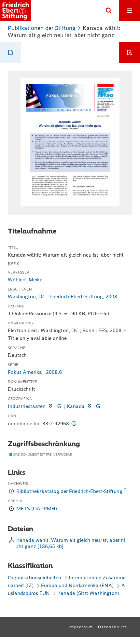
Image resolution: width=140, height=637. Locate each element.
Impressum (81, 627)
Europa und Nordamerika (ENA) (77, 585)
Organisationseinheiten (34, 577)
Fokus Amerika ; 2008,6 (35, 372)
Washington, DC (27, 296)
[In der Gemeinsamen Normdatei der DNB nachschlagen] (59, 406)
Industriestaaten (27, 406)
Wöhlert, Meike (25, 279)
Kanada (76, 406)
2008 (111, 296)
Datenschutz (112, 627)
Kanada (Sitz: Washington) (88, 593)
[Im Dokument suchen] (129, 52)
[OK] (108, 10)
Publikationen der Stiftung (42, 28)
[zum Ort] (50, 406)
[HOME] (15, 10)
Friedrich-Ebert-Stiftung (76, 296)
